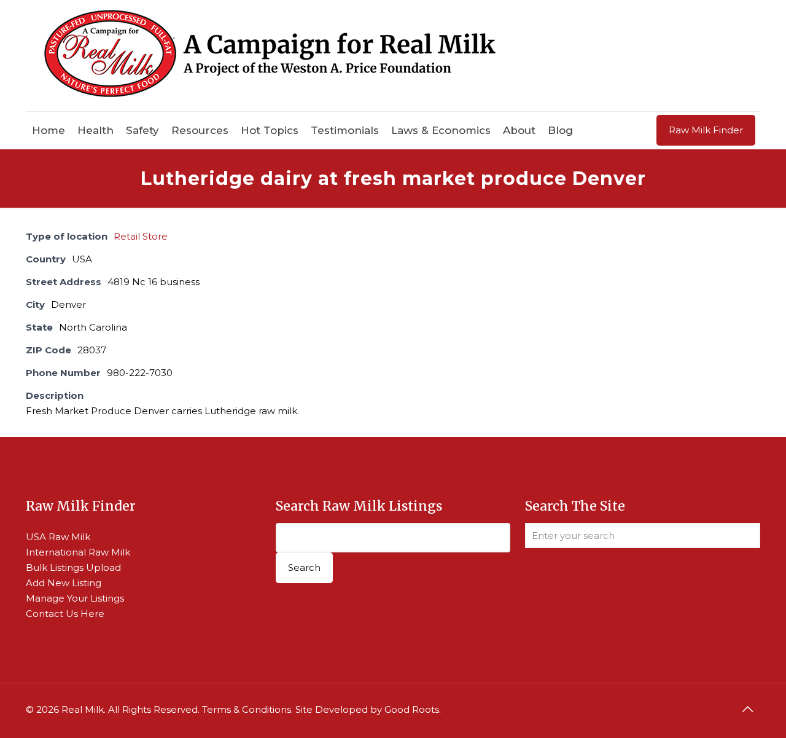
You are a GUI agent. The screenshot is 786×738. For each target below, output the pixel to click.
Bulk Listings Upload (73, 567)
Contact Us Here (65, 613)
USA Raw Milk (58, 537)
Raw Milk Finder (706, 130)
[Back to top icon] (747, 709)
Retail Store (141, 236)
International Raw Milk (78, 552)
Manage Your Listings (75, 598)
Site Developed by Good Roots (367, 709)
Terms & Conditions (246, 709)
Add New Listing (63, 583)
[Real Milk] (270, 55)
